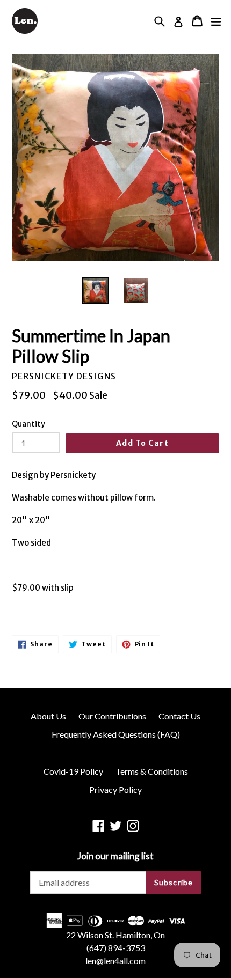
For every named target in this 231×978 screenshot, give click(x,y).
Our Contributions (112, 716)
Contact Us (179, 716)
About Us (48, 716)
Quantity (28, 424)
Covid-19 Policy (73, 771)
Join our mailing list (115, 856)
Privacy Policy (115, 789)
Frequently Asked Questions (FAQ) (116, 734)
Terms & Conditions (152, 771)
